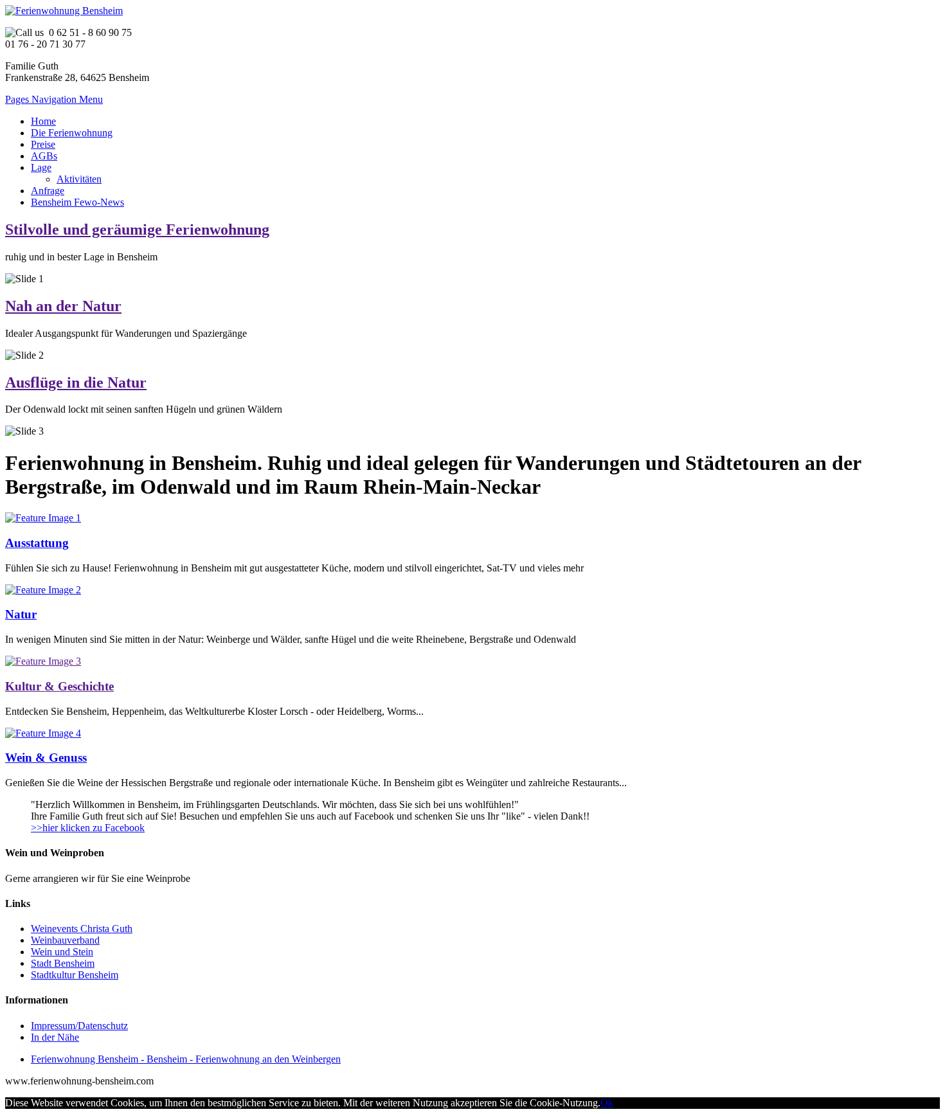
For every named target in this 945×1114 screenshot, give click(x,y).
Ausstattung (37, 543)
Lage (41, 167)
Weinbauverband (65, 940)
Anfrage (47, 190)
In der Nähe (55, 1037)
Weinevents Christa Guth (81, 928)
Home (43, 121)
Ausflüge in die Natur (76, 382)
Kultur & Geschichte (59, 686)
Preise (43, 144)
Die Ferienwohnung (72, 132)
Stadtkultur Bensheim (74, 974)
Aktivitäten (79, 179)
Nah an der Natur (63, 306)
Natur (21, 614)
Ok (606, 1102)
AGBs (44, 155)
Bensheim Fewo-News (77, 202)
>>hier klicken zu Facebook (88, 827)
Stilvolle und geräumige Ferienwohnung (137, 229)
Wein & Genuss (46, 757)
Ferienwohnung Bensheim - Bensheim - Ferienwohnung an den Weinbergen (186, 1059)
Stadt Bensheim (62, 963)
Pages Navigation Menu (54, 99)
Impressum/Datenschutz (79, 1025)
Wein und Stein (62, 951)
